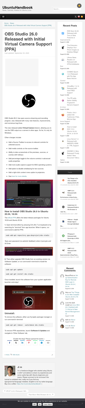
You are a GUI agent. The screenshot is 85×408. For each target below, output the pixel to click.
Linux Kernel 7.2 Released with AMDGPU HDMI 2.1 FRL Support (73, 142)
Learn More (48, 404)
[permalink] (51, 354)
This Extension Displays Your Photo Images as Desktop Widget (73, 48)
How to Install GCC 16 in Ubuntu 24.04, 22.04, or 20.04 (72, 130)
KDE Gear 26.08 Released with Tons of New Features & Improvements (69, 35)
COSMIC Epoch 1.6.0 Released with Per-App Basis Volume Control (69, 76)
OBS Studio (16, 355)
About (73, 320)
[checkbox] (79, 6)
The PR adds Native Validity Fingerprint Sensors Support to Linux (69, 102)
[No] (82, 403)
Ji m (66, 325)
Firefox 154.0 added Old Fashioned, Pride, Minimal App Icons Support (69, 116)
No (40, 404)
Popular (70, 172)
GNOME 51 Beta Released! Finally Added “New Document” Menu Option (69, 155)
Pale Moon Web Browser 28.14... (40, 394)
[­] (42, 1)
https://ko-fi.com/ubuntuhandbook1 (29, 384)
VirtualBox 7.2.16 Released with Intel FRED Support (73, 89)
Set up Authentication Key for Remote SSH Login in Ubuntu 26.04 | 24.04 (71, 280)
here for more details (19, 176)
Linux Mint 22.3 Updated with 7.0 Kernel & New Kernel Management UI (72, 309)
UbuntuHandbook (17, 7)
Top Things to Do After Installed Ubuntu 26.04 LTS (73, 180)
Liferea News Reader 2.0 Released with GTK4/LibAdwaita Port (69, 61)
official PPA (12, 217)
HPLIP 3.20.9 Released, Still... (16, 391)
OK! (34, 404)
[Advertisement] (21, 72)
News (8, 355)
